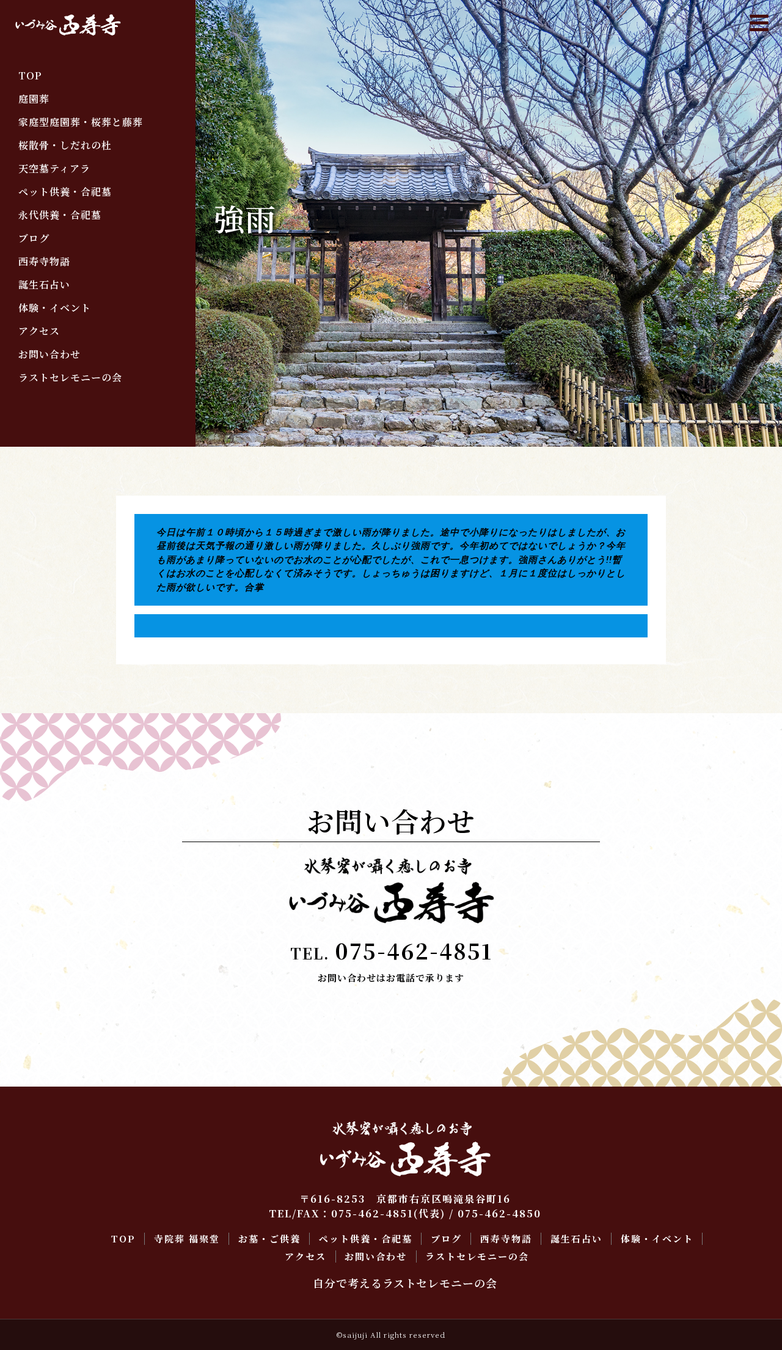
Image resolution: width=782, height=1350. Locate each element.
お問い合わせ (49, 354)
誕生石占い (44, 284)
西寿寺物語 (44, 261)
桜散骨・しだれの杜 (65, 145)
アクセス (39, 331)
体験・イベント (54, 308)
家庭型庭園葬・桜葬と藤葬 (80, 122)
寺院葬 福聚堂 (187, 1238)
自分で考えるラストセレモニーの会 (405, 1283)
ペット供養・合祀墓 (65, 192)
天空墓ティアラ (54, 168)
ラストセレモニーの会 (70, 377)
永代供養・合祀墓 (59, 215)
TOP (30, 75)
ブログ (33, 238)
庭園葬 (33, 99)
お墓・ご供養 (269, 1238)
